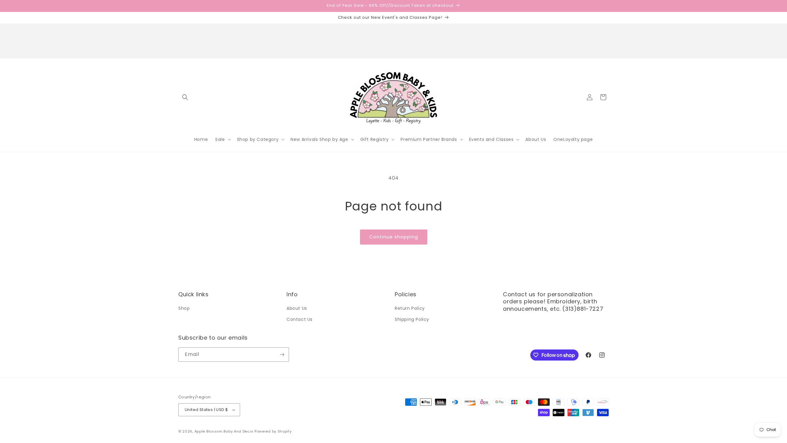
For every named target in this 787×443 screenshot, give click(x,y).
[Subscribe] (282, 354)
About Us (297, 308)
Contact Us (300, 319)
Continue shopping (393, 236)
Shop (184, 308)
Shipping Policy (412, 319)
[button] (185, 97)
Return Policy (410, 308)
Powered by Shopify (273, 431)
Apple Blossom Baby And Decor (224, 431)
